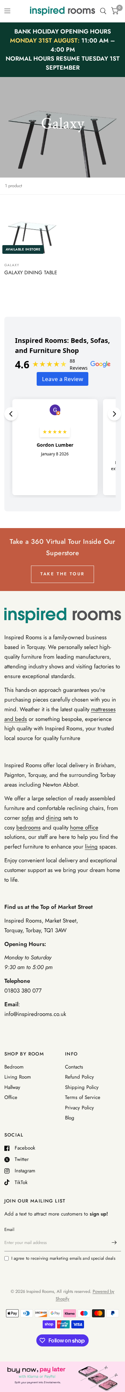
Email (9, 1229)
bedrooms (28, 827)
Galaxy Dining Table (30, 272)
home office (84, 827)
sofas (28, 818)
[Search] (103, 11)
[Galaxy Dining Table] (32, 229)
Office (10, 1097)
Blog (69, 1117)
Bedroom (14, 1067)
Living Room (17, 1077)
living (91, 846)
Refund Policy (79, 1077)
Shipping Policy (82, 1087)
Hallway (12, 1087)
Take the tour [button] (62, 574)
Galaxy (11, 265)
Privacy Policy (79, 1107)
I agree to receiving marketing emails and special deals (63, 1258)
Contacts (74, 1067)
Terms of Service (82, 1097)
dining (53, 818)
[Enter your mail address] (114, 1242)
